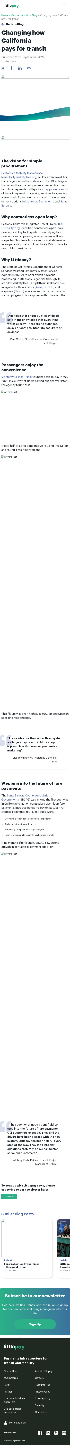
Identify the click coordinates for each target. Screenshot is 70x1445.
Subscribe (9, 1197)
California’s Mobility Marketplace (22, 173)
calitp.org (13, 228)
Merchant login (17, 1423)
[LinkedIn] (48, 1433)
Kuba (39, 287)
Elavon (19, 291)
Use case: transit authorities (13, 1411)
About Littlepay (43, 1371)
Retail (7, 1385)
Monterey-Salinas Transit (17, 377)
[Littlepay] (11, 6)
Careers (39, 1378)
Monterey (31, 201)
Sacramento (46, 201)
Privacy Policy (42, 1392)
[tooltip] (29, 68)
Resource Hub (20, 15)
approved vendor (57, 189)
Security (39, 1405)
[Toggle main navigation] (64, 6)
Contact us (41, 1412)
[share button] (2, 68)
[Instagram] (64, 1433)
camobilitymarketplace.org (19, 177)
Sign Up (35, 1324)
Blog (34, 15)
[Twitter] (56, 1433)
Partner (8, 1392)
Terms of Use (10, 1432)
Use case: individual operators (14, 1400)
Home (4, 15)
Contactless (11, 1371)
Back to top (9, 1336)
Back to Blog (15, 24)
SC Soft (49, 287)
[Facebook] (40, 1433)
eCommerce (11, 1378)
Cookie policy (42, 1398)
